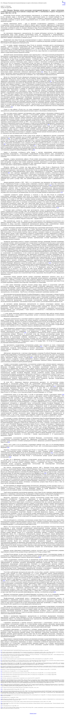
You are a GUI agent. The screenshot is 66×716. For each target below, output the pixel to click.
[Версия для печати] (63, 2)
